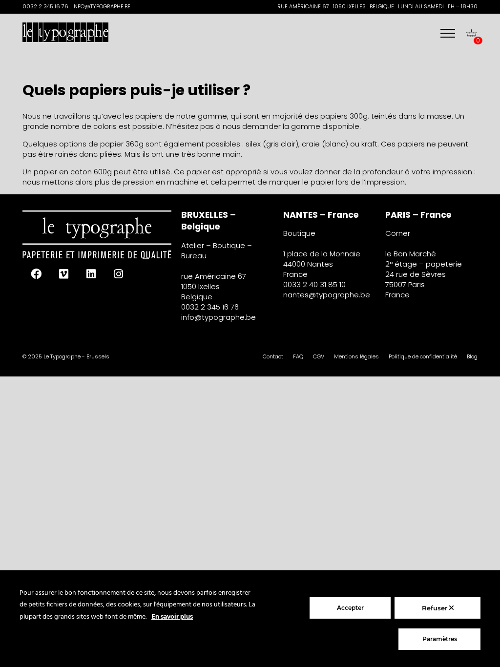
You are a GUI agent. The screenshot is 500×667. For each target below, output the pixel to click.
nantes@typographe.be (326, 295)
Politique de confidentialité (423, 356)
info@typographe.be (218, 317)
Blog (472, 356)
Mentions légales (356, 356)
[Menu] (447, 33)
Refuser (435, 608)
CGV (318, 356)
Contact (273, 356)
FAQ (298, 356)
